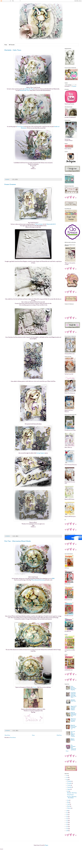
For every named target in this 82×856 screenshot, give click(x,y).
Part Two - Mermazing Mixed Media (17, 541)
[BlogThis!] (13, 179)
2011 (67, 824)
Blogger (46, 845)
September (69, 787)
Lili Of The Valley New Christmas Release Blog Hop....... (73, 695)
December (69, 781)
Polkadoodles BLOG (51, 224)
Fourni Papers (20, 126)
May (68, 802)
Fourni (34, 687)
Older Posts (59, 735)
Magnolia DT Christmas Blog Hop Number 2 (74, 708)
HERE (53, 578)
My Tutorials (11, 45)
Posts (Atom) (13, 737)
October (69, 785)
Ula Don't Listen (39, 224)
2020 (67, 777)
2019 (67, 779)
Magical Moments (73, 739)
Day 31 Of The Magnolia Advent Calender (73, 734)
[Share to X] (14, 179)
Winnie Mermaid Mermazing (37, 580)
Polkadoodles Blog (29, 89)
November (69, 783)
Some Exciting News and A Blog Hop (73, 688)
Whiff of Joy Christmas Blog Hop (73, 720)
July (68, 791)
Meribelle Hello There (25, 90)
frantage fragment (40, 453)
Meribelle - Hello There (12, 50)
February (69, 808)
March (68, 806)
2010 (67, 826)
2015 (67, 816)
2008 (67, 830)
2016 (67, 814)
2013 (67, 820)
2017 (67, 812)
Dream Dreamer (10, 184)
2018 (67, 810)
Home (6, 45)
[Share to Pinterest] (17, 179)
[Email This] (12, 179)
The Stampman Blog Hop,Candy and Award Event (71, 748)
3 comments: (7, 730)
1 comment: (7, 179)
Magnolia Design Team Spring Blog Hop (73, 714)
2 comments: (7, 536)
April (68, 804)
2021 (67, 775)
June (68, 800)
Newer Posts (7, 735)
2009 (67, 828)
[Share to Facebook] (16, 179)
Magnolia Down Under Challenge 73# (74, 727)
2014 (67, 818)
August (69, 789)
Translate (74, 86)
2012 (67, 822)
